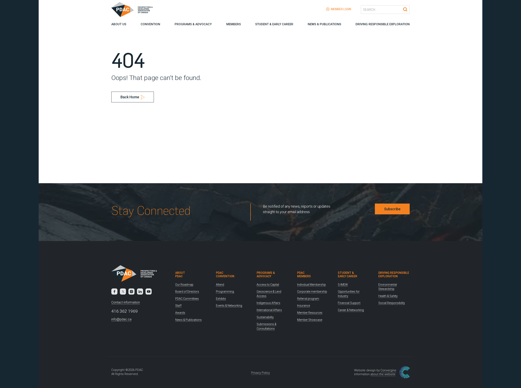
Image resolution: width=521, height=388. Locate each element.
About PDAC (180, 274)
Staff (178, 305)
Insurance (303, 305)
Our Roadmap (184, 284)
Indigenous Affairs (268, 303)
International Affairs (269, 310)
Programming (225, 291)
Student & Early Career (274, 24)
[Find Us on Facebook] (114, 291)
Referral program (308, 298)
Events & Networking (229, 305)
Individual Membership (311, 284)
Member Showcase (309, 319)
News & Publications (324, 24)
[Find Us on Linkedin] (140, 291)
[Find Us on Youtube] (149, 291)
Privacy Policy (260, 373)
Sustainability (265, 317)
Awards (180, 312)
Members (233, 24)
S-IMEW (343, 284)
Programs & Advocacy (193, 24)
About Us (118, 24)
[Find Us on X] (123, 291)
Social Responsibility (391, 303)
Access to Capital (268, 284)
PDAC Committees (187, 298)
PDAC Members (304, 274)
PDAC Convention (225, 274)
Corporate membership (312, 291)
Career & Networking (351, 310)
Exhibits (221, 298)
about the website (382, 374)
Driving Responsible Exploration (383, 24)
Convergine (388, 370)
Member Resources (309, 312)
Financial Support (349, 303)
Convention (150, 24)
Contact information (125, 302)
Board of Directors (187, 291)
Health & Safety (388, 296)
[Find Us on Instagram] (131, 291)
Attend (220, 284)
